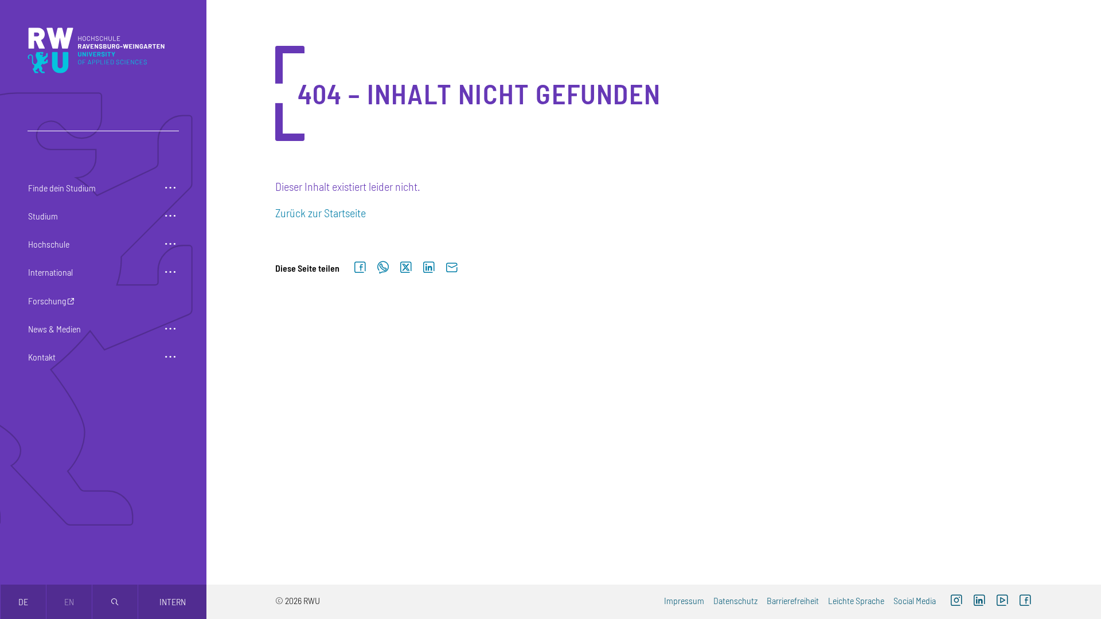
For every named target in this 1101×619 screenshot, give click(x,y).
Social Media (914, 600)
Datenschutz (735, 600)
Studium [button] (43, 215)
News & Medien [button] (54, 328)
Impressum (684, 600)
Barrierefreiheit (793, 600)
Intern (172, 601)
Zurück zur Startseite (320, 213)
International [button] (50, 272)
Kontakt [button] (42, 356)
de (23, 601)
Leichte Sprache (856, 600)
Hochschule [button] (48, 243)
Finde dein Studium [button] (62, 187)
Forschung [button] (47, 300)
